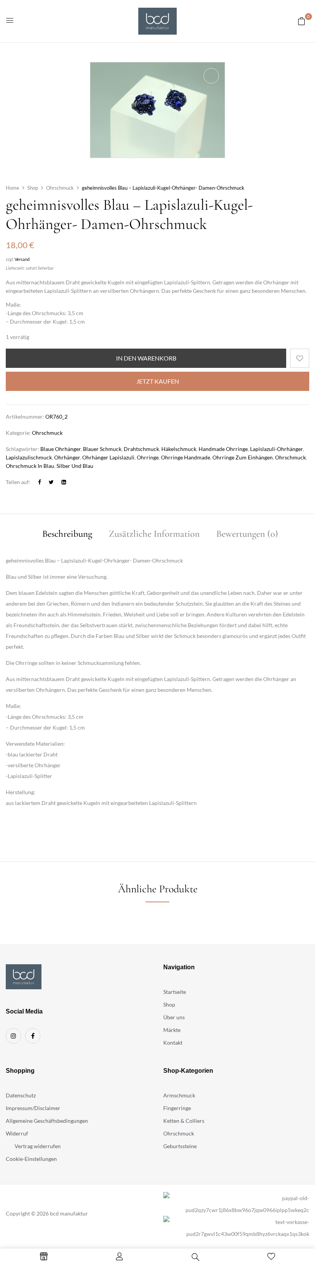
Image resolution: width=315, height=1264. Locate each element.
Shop (32, 188)
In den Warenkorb (146, 358)
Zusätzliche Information (154, 534)
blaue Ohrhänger (60, 449)
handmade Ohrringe (223, 449)
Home (12, 188)
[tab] (67, 534)
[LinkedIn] (63, 482)
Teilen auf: (18, 482)
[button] (301, 21)
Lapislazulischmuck (29, 457)
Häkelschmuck (178, 449)
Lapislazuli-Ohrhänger (276, 449)
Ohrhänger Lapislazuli (108, 457)
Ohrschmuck (60, 188)
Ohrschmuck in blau (30, 466)
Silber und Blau (74, 466)
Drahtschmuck (141, 449)
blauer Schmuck (102, 449)
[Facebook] (39, 482)
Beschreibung (67, 534)
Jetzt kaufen (157, 381)
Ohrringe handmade (185, 457)
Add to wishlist (299, 358)
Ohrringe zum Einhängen (242, 457)
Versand (22, 259)
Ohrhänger (67, 457)
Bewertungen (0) (247, 534)
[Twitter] (51, 482)
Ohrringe (148, 457)
